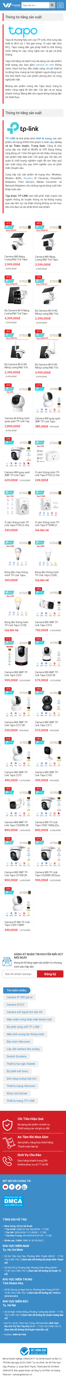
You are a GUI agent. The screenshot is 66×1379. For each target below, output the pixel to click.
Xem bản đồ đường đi (33, 1259)
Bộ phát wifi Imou (17, 1071)
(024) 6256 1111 (23, 1232)
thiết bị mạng (44, 138)
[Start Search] (52, 5)
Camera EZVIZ (15, 1004)
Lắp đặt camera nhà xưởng (23, 1049)
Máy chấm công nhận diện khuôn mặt (29, 1019)
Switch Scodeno (17, 1056)
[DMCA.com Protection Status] (13, 1201)
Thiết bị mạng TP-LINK (21, 1100)
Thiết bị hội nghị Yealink (21, 1064)
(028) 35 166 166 (25, 1229)
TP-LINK (10, 138)
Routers (28, 178)
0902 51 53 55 (30, 1240)
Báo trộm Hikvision (18, 1041)
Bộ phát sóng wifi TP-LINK (23, 1027)
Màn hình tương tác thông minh (25, 1034)
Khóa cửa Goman (17, 1093)
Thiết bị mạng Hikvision (21, 1086)
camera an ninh (45, 64)
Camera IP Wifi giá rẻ (19, 997)
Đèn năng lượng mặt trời (21, 1078)
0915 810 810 (29, 1235)
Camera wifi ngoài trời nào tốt (24, 1012)
